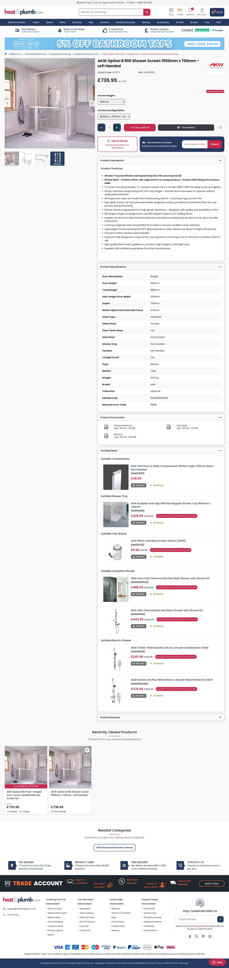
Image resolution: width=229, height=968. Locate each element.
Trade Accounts (55, 926)
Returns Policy (54, 917)
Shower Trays (150, 913)
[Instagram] (210, 936)
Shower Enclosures (152, 917)
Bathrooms (16, 54)
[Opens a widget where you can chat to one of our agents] (217, 962)
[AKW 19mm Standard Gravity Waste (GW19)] (116, 552)
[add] (117, 127)
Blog (114, 917)
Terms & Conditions (121, 913)
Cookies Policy (118, 926)
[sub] (101, 127)
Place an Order (55, 908)
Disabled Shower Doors (87, 54)
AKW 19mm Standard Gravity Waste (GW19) (158, 541)
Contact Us (85, 930)
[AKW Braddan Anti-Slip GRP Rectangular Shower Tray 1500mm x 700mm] (116, 514)
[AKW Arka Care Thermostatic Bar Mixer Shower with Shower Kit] (116, 589)
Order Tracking (87, 913)
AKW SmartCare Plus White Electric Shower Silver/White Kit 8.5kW (172, 680)
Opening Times (87, 917)
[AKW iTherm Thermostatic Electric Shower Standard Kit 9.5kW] (116, 658)
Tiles (207, 22)
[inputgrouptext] (146, 12)
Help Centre (85, 908)
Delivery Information (57, 913)
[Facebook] (190, 936)
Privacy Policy (118, 921)
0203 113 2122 (144, 2)
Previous (7, 103)
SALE (218, 22)
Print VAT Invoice (87, 921)
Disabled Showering (60, 54)
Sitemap (116, 930)
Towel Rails (149, 926)
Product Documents (112, 417)
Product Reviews (110, 717)
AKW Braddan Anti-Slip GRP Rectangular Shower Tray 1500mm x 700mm (171, 505)
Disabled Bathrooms (35, 54)
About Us (116, 908)
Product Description (112, 160)
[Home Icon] (6, 53)
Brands (194, 22)
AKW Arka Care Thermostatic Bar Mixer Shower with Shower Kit (170, 578)
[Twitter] (197, 936)
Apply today (212, 883)
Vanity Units (149, 908)
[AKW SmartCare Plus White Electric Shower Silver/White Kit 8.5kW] (116, 691)
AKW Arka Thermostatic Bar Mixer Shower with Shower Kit (167, 610)
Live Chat (84, 926)
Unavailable (188, 127)
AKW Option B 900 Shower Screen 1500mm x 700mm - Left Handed (70, 793)
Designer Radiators (153, 921)
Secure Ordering (55, 921)
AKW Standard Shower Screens (114, 847)
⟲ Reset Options (215, 91)
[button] (202, 12)
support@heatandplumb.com (21, 908)
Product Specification (113, 266)
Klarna (51, 934)
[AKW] (216, 66)
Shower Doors (150, 930)
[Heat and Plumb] (24, 12)
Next (92, 103)
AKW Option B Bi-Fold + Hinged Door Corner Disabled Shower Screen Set (24, 795)
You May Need (138, 127)
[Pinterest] (203, 936)
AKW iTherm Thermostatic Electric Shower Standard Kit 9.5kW (169, 648)
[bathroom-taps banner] (114, 43)
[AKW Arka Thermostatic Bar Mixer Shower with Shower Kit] (116, 621)
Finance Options (55, 930)
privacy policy (196, 926)
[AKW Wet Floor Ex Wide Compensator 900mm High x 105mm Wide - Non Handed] (116, 477)
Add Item (140, 485)
